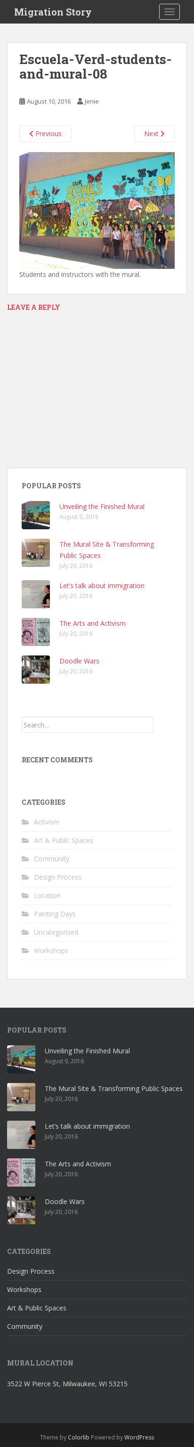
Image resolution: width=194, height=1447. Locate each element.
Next (152, 133)
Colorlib (78, 1437)
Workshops (51, 950)
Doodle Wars (79, 660)
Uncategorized (56, 932)
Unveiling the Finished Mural (102, 506)
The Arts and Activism (92, 623)
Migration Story (53, 12)
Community (51, 858)
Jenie (92, 101)
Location (47, 895)
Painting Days (55, 913)
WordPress (139, 1437)
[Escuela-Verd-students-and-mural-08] (97, 209)
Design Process (57, 877)
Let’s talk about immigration (102, 585)
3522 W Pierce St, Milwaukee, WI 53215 (67, 1383)
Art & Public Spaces (63, 840)
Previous (47, 133)
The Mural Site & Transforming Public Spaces (114, 1088)
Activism (46, 821)
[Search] (163, 725)
